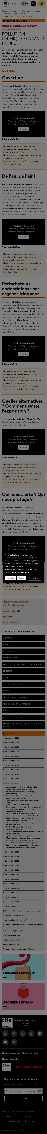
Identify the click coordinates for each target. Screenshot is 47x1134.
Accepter (10, 578)
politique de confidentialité (17, 572)
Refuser (21, 578)
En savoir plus (34, 578)
